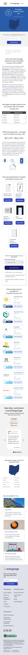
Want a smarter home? (11, 531)
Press (5, 601)
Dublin (4, 480)
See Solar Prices (14, 268)
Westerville (17, 486)
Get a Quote (18, 306)
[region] (14, 440)
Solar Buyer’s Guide (10, 553)
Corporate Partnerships (7, 618)
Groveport (17, 482)
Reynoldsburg (6, 486)
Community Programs (7, 622)
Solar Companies (9, 615)
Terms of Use (6, 650)
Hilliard (4, 484)
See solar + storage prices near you (14, 35)
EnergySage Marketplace (11, 88)
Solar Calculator (19, 592)
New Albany (17, 484)
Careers (6, 604)
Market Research (9, 625)
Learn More (8, 200)
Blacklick (5, 477)
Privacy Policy (15, 650)
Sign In (22, 3)
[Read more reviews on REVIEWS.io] (17, 452)
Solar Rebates (18, 601)
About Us (6, 595)
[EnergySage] (11, 570)
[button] (4, 440)
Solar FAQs (8, 510)
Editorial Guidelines (7, 598)
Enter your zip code (10, 259)
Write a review (17, 302)
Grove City (6, 482)
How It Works (7, 592)
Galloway (16, 480)
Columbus (16, 477)
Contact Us (7, 606)
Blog (15, 599)
